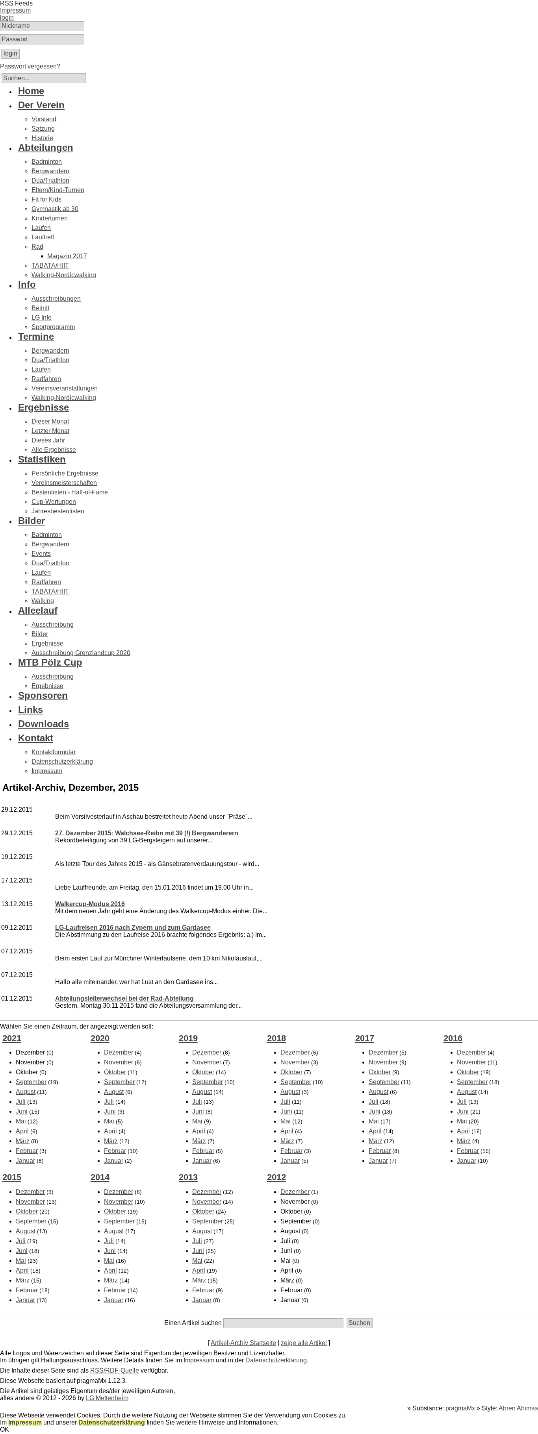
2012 (276, 1177)
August (25, 1091)
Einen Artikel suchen (193, 1322)
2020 (100, 1038)
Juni (22, 1111)
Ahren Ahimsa (518, 1408)
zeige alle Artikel (304, 1343)
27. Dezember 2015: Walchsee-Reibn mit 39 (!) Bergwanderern (146, 833)
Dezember (118, 1052)
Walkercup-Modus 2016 (90, 904)
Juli (21, 1101)
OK (4, 1429)
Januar (25, 1160)
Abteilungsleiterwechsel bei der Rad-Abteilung (124, 998)
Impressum (199, 1360)
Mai (21, 1121)
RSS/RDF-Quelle (114, 1370)
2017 (364, 1038)
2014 (100, 1177)
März (23, 1141)
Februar (27, 1150)
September (31, 1082)
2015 (11, 1177)
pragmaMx (460, 1408)
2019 (188, 1038)
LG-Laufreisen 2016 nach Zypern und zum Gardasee (133, 927)
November (118, 1062)
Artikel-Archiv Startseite (243, 1343)
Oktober (115, 1072)
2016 (452, 1038)
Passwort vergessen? (30, 66)
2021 (11, 1038)
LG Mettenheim (107, 1398)
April (22, 1131)
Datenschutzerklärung (276, 1360)
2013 (188, 1177)
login (7, 17)
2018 (276, 1038)
